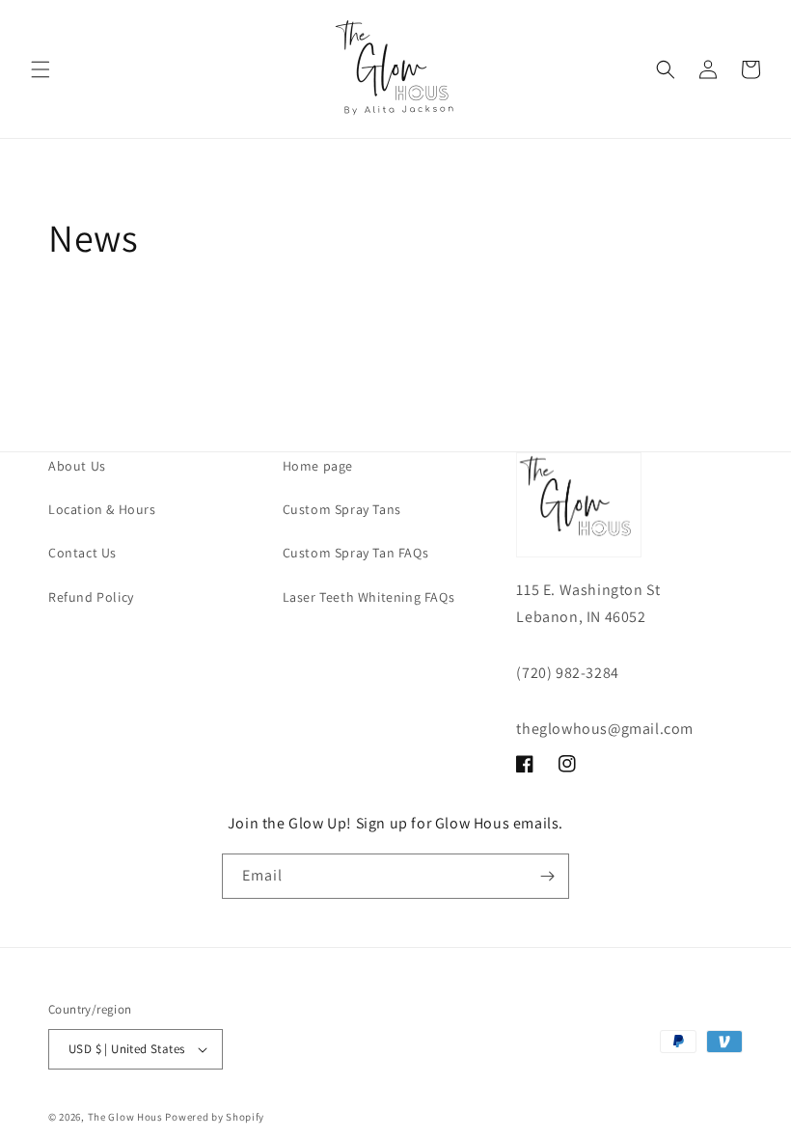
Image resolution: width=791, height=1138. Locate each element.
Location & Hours (102, 509)
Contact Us (82, 552)
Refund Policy (91, 597)
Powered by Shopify (214, 1117)
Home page (318, 465)
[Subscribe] (547, 876)
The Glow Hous (125, 1117)
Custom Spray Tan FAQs (356, 552)
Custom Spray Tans (342, 509)
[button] (40, 69)
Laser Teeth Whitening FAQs (369, 597)
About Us (77, 465)
